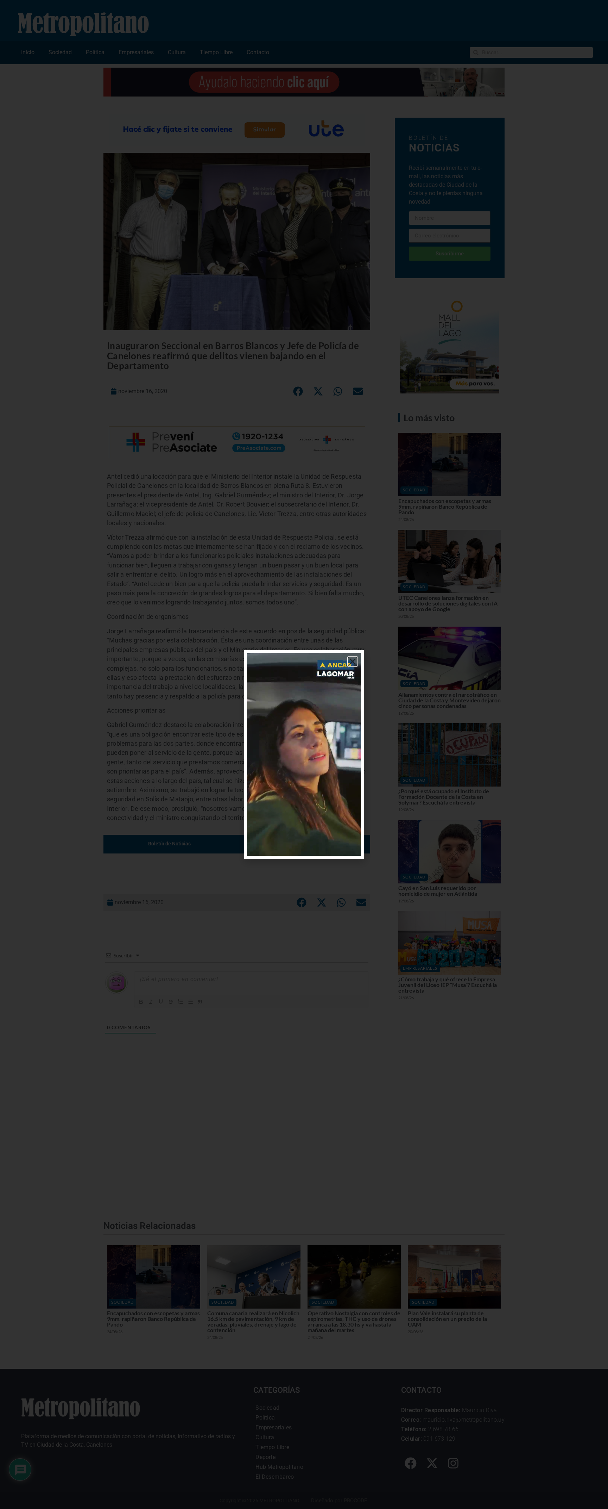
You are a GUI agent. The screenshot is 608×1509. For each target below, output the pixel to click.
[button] (352, 661)
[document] (304, 754)
